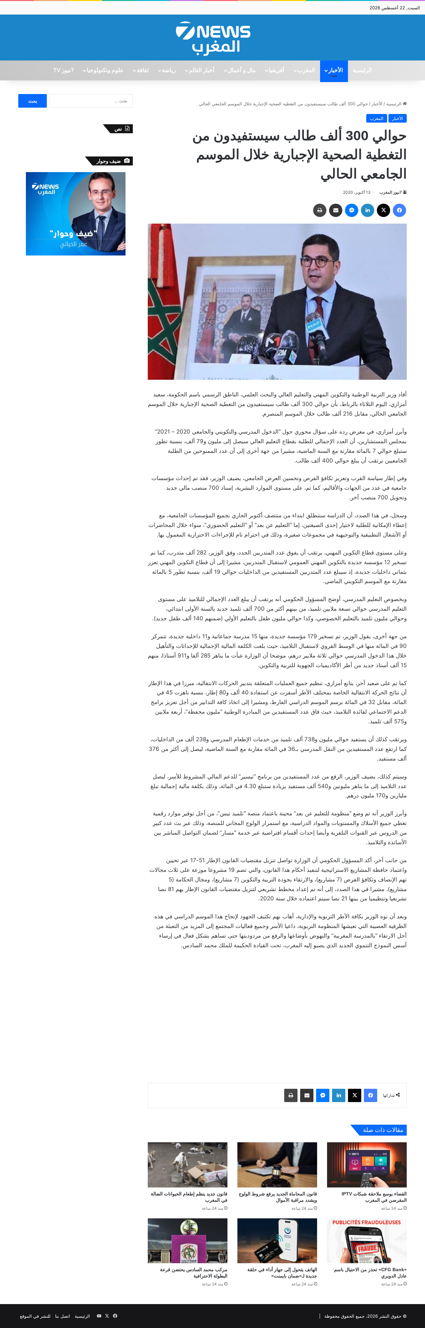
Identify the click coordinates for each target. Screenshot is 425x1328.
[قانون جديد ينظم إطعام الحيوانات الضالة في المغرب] (187, 1164)
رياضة (169, 70)
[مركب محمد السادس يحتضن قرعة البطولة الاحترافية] (187, 1240)
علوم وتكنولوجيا (105, 70)
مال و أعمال (242, 70)
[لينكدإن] (367, 210)
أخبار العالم (201, 70)
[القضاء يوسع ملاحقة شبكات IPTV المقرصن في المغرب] (367, 1164)
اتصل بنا (62, 1316)
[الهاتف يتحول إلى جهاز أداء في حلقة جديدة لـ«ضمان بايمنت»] (277, 1240)
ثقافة (143, 70)
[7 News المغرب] (212, 37)
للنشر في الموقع (35, 1316)
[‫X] (383, 210)
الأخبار (335, 70)
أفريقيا (276, 70)
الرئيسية (362, 70)
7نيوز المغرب (391, 192)
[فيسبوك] (399, 210)
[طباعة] (319, 210)
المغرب (306, 70)
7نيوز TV (63, 70)
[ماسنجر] (351, 210)
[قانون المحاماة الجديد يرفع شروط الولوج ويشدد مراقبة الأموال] (277, 1164)
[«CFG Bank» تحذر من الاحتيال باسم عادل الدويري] (367, 1240)
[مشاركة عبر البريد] (335, 210)
